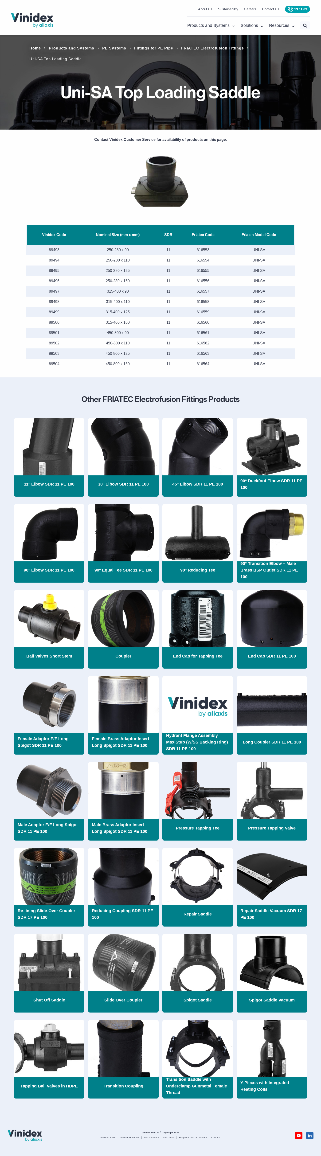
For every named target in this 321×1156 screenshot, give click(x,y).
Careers (250, 9)
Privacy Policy (151, 1137)
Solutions (249, 25)
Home (35, 48)
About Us (205, 9)
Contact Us (270, 9)
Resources (279, 25)
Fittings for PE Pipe (153, 48)
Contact (215, 1137)
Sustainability (228, 9)
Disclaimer (168, 1137)
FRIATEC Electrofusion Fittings (212, 48)
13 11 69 (300, 9)
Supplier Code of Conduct (193, 1137)
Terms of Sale (107, 1137)
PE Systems (114, 48)
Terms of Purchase (129, 1137)
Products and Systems (208, 25)
